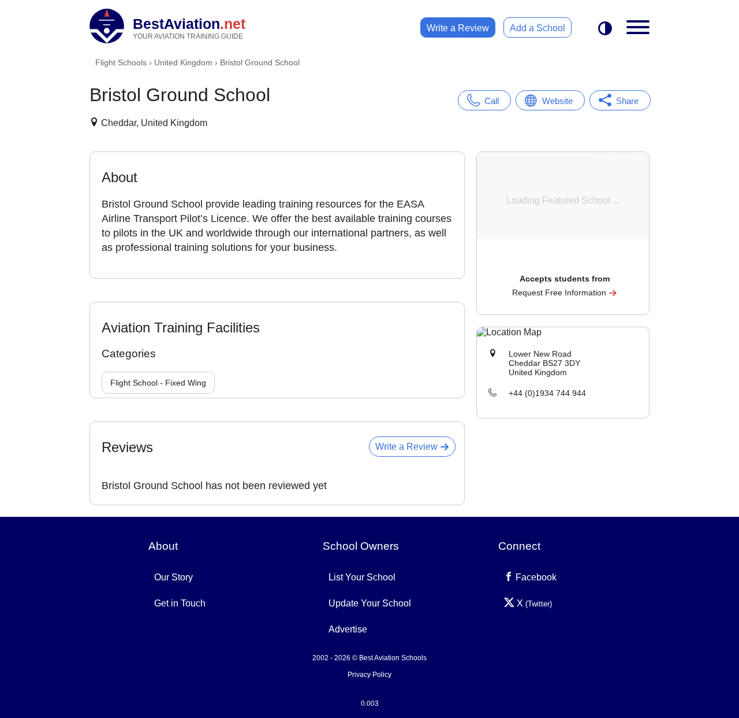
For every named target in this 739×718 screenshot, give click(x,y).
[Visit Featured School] (564, 262)
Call (491, 101)
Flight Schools (121, 62)
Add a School (537, 28)
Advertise (348, 629)
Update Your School (370, 603)
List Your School (362, 577)
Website (557, 101)
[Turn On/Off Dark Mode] (605, 29)
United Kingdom (183, 62)
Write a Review (458, 28)
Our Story (173, 577)
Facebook (535, 577)
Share (627, 101)
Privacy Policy (369, 675)
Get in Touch (180, 603)
